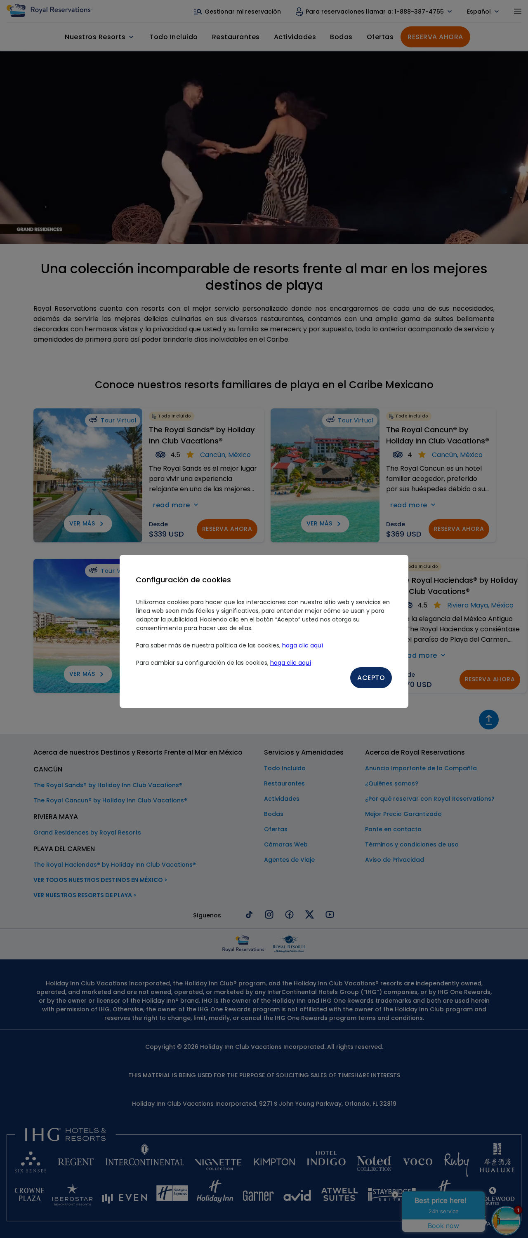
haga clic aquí (302, 645)
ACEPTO (371, 677)
